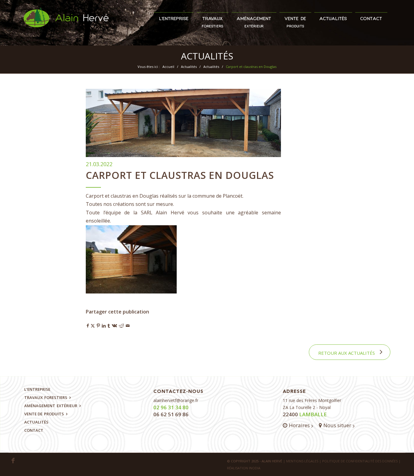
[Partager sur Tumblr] (109, 325)
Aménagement (50, 405)
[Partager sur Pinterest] (98, 325)
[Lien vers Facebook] (13, 460)
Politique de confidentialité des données (360, 461)
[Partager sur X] (93, 325)
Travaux (45, 397)
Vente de (44, 414)
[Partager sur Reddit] (121, 325)
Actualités (207, 56)
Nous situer (337, 425)
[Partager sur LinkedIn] (104, 325)
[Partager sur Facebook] (88, 325)
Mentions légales (302, 461)
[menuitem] (174, 16)
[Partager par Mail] (128, 325)
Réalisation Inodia (243, 468)
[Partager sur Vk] (114, 325)
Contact (33, 430)
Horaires (299, 425)
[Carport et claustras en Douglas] (183, 123)
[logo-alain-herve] (66, 26)
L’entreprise (37, 389)
